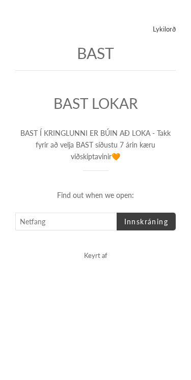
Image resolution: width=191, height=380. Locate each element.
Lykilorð (164, 29)
